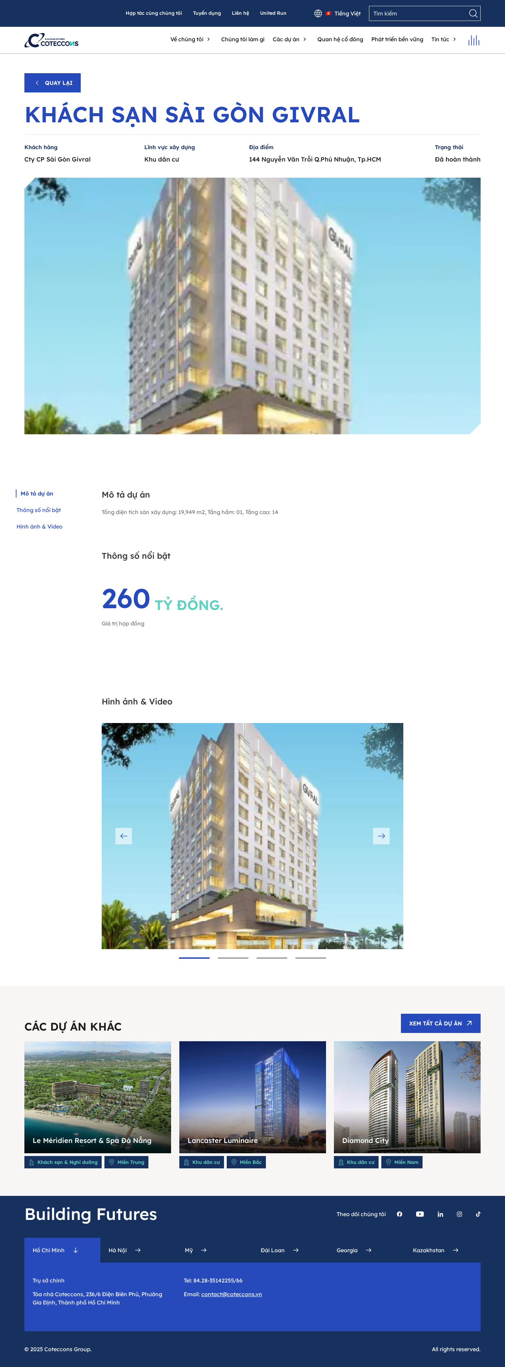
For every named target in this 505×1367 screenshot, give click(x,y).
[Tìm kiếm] (473, 13)
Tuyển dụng (207, 13)
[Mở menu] (474, 40)
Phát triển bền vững (397, 39)
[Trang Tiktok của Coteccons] (478, 1214)
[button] (194, 958)
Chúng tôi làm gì (243, 39)
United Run (273, 13)
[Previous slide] (123, 836)
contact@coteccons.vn (231, 1294)
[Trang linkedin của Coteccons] (440, 1214)
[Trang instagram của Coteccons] (459, 1214)
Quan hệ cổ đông (340, 39)
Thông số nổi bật (38, 510)
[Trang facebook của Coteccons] (399, 1214)
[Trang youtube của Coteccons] (420, 1214)
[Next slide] (381, 836)
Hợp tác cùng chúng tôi (154, 13)
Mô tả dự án (37, 493)
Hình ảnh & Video (39, 526)
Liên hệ (240, 13)
